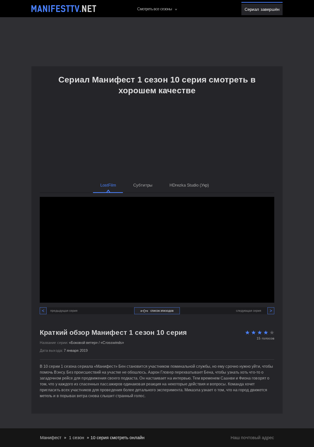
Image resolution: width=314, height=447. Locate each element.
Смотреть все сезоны (155, 9)
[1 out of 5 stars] (247, 332)
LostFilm (108, 185)
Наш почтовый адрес (252, 437)
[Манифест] (63, 8)
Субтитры (142, 185)
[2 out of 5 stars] (253, 332)
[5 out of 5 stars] (271, 332)
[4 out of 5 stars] (265, 332)
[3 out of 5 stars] (259, 332)
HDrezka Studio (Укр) (189, 185)
